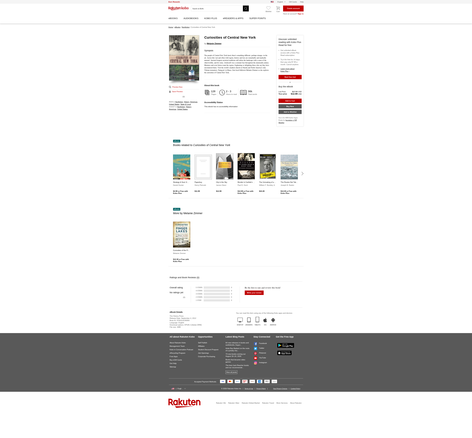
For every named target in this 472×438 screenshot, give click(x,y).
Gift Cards (293, 2)
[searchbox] (220, 8)
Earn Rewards (174, 2)
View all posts (231, 372)
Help (302, 2)
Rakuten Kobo (178, 8)
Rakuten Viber (233, 403)
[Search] (246, 8)
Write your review (254, 293)
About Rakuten (296, 403)
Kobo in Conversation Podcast (181, 350)
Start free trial (290, 77)
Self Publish (202, 343)
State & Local (185, 104)
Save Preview (177, 91)
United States (174, 104)
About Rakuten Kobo (178, 343)
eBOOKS (173, 18)
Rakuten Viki (221, 403)
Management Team (177, 346)
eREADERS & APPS (233, 18)
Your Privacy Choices (280, 389)
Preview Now (177, 87)
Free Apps (174, 356)
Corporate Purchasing (206, 356)
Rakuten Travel (268, 403)
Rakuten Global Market (251, 403)
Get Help (173, 363)
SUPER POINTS (257, 18)
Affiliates (201, 346)
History (186, 102)
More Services (282, 403)
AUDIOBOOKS (191, 18)
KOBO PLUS (211, 18)
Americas (193, 102)
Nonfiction (179, 102)
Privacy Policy (261, 389)
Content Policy (295, 389)
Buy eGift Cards (176, 360)
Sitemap (173, 367)
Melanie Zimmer (214, 44)
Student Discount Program (208, 350)
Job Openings (203, 353)
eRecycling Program (177, 353)
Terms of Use (248, 389)
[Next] (302, 173)
